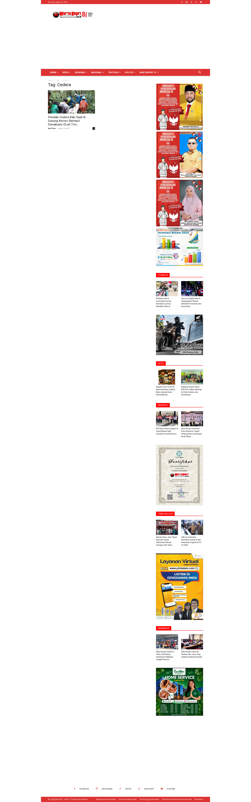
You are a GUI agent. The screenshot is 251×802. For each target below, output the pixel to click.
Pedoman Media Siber (128, 799)
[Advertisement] (150, 14)
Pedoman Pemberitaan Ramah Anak (177, 799)
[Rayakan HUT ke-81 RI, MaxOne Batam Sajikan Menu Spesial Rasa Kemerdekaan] (167, 377)
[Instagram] (186, 2)
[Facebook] (182, 2)
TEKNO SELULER (165, 514)
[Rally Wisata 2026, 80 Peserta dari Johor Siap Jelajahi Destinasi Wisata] (192, 641)
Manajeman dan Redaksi (106, 799)
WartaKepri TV (147, 72)
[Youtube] (201, 2)
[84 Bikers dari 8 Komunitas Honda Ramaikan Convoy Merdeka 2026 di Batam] (167, 288)
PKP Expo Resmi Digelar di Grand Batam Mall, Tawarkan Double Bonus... (167, 431)
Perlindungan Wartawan (149, 799)
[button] (199, 72)
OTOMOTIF (163, 275)
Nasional (96, 72)
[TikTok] (191, 2)
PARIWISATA (164, 628)
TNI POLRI (113, 72)
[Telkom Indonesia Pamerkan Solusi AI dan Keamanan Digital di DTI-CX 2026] (192, 527)
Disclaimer (198, 799)
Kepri (65, 72)
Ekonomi (80, 72)
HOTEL (161, 363)
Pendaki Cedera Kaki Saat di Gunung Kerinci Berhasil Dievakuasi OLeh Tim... (67, 120)
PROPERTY (163, 405)
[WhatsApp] (196, 2)
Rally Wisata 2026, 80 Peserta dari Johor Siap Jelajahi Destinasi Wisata (191, 654)
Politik (129, 72)
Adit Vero (52, 128)
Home (53, 72)
